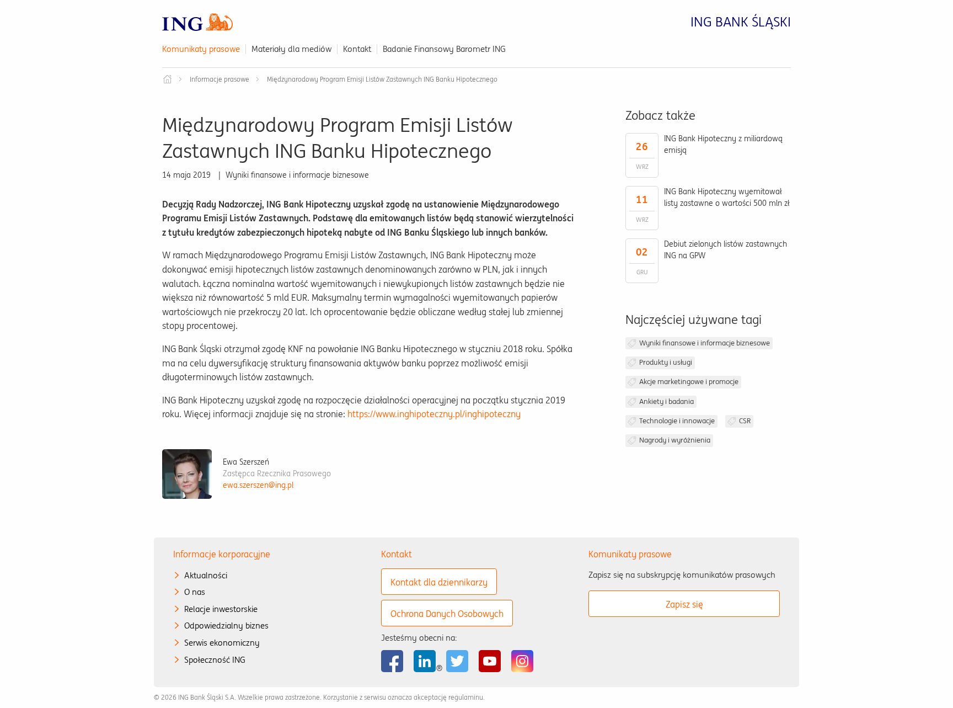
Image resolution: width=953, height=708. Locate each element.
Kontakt (357, 49)
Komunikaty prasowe (201, 49)
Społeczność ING (214, 659)
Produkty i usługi (665, 362)
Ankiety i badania (666, 401)
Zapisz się (684, 604)
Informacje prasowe (219, 79)
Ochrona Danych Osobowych (447, 613)
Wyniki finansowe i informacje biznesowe (704, 343)
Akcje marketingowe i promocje (688, 381)
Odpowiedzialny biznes (226, 625)
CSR (745, 420)
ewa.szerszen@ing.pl (258, 485)
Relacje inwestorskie (221, 609)
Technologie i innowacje (677, 420)
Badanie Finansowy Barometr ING (444, 49)
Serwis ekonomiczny (222, 642)
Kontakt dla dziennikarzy (439, 582)
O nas (194, 592)
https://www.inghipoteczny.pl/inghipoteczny (434, 413)
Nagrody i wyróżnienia (674, 440)
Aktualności (205, 575)
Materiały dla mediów (291, 49)
